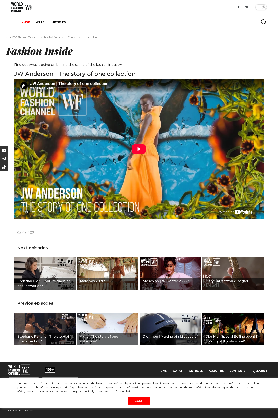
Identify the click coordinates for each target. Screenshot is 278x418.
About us (216, 370)
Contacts (238, 370)
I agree (139, 400)
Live (164, 370)
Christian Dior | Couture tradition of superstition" (44, 283)
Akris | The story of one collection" (99, 339)
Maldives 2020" (93, 281)
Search (261, 370)
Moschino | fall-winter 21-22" (166, 281)
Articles (196, 370)
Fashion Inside (37, 37)
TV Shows (19, 37)
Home (7, 37)
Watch (177, 370)
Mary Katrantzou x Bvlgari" (227, 281)
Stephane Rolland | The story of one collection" (43, 339)
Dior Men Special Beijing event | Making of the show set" (231, 339)
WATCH (41, 22)
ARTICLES (59, 22)
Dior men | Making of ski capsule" (170, 336)
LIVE (26, 22)
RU (239, 7)
